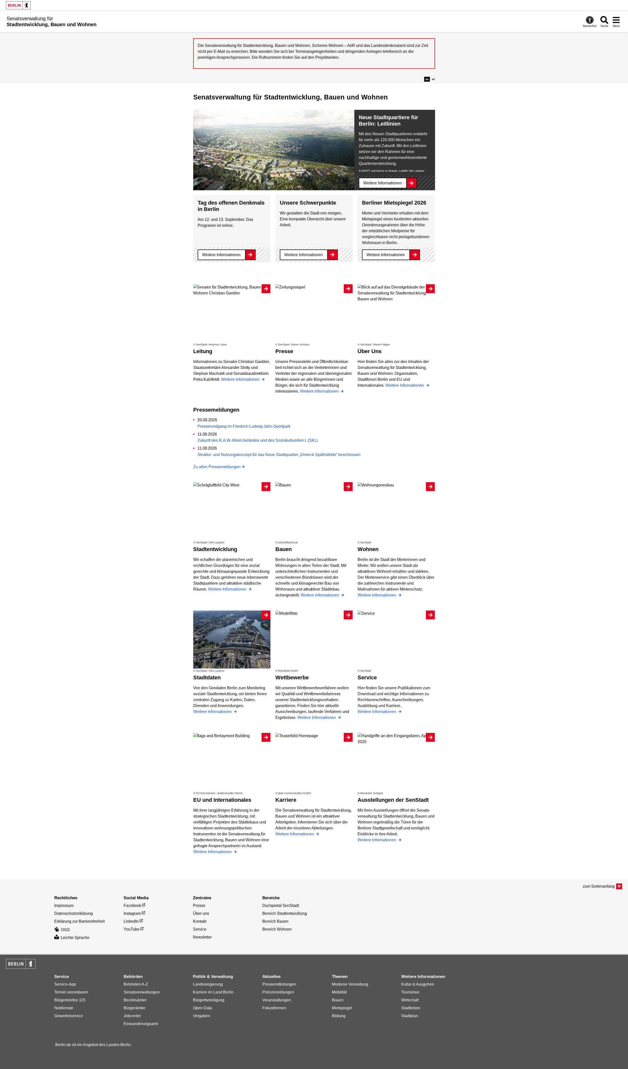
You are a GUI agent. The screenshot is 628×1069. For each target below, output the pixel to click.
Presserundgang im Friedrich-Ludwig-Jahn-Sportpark (243, 426)
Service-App (65, 984)
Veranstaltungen (276, 1000)
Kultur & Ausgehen (417, 984)
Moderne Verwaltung (350, 984)
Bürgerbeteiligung (208, 1000)
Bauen (337, 1000)
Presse (199, 905)
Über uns (201, 913)
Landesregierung (208, 984)
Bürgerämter (134, 1008)
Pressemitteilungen (279, 984)
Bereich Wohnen (277, 929)
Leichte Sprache (75, 937)
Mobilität (339, 992)
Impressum (64, 905)
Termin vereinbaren (71, 992)
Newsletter (202, 937)
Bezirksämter (135, 1000)
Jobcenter (132, 1016)
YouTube (131, 929)
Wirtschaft (410, 1000)
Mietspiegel (342, 1008)
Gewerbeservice (68, 1016)
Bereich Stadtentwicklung (284, 913)
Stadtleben (410, 1008)
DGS (65, 930)
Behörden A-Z (136, 984)
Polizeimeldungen (278, 992)
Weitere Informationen (382, 183)
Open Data (202, 1008)
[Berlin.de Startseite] (18, 5)
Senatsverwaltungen (142, 992)
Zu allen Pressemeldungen (217, 467)
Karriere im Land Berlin (213, 992)
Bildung (338, 1016)
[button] (429, 79)
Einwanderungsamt (141, 1024)
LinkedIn (131, 921)
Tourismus (410, 992)
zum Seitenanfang (599, 886)
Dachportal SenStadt (280, 905)
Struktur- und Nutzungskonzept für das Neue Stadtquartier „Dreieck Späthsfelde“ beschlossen (279, 455)
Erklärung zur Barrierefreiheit (79, 921)
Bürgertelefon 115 (69, 1000)
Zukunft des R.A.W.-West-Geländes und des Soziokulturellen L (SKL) (257, 440)
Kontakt (199, 921)
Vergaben (201, 1016)
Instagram (132, 913)
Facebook (132, 905)
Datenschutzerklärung (73, 913)
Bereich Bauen (275, 921)
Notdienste (63, 1008)
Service (199, 929)
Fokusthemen (274, 1008)
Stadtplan (409, 1016)
